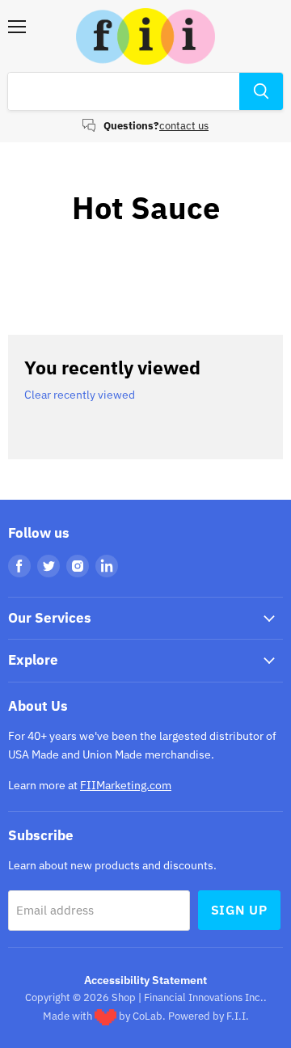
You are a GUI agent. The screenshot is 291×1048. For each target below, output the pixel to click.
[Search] (261, 91)
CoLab (147, 1016)
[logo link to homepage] (145, 36)
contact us (184, 126)
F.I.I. (237, 1016)
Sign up (239, 910)
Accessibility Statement (145, 980)
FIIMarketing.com (125, 785)
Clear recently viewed (79, 394)
